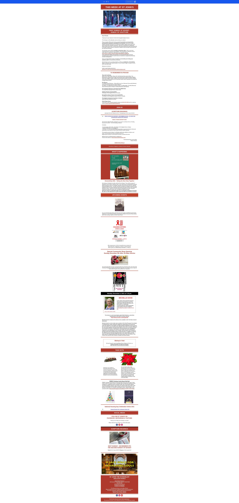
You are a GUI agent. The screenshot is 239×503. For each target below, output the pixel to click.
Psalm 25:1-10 (115, 113)
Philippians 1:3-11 (122, 450)
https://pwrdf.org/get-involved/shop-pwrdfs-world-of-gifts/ (122, 388)
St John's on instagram (119, 486)
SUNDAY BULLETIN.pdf (119, 142)
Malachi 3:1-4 (110, 450)
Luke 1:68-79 (116, 450)
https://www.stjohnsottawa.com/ (118, 137)
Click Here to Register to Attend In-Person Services (119, 146)
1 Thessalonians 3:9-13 (123, 113)
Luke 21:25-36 (131, 113)
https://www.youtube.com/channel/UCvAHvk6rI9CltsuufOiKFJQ (115, 53)
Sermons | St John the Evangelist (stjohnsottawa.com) (113, 69)
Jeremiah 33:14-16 (108, 113)
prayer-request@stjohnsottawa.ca (112, 103)
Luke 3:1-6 (129, 450)
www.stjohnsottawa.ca (119, 480)
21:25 (115, 128)
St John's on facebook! (119, 485)
